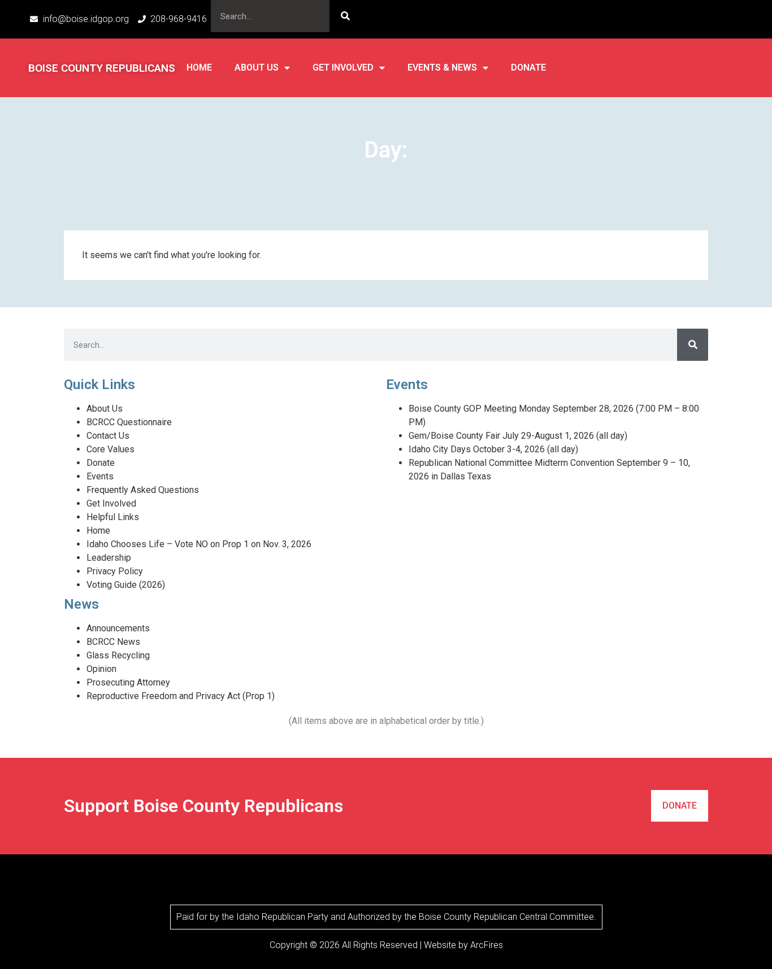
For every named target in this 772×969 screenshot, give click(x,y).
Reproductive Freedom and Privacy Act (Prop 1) (180, 696)
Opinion (101, 669)
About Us (257, 67)
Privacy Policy (114, 571)
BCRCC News (113, 641)
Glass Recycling (118, 655)
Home (199, 67)
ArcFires (486, 945)
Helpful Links (112, 517)
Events (100, 476)
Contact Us (107, 435)
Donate (528, 67)
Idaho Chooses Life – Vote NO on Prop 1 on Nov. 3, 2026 (198, 544)
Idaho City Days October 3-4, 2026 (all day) (493, 449)
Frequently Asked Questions (142, 489)
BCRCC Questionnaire (129, 422)
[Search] (344, 16)
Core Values (110, 449)
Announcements (118, 628)
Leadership (108, 557)
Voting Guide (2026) (125, 584)
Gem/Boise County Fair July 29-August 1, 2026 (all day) (518, 435)
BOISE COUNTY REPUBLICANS (101, 68)
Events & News (442, 67)
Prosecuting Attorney (128, 682)
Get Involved (343, 67)
